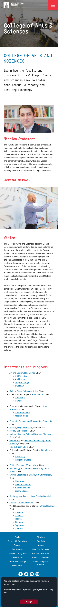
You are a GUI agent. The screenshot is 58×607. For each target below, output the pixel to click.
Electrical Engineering (34, 440)
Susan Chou (22, 447)
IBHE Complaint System (40, 563)
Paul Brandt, (37, 394)
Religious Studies (23, 460)
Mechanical (14, 440)
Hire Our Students (40, 549)
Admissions (17, 549)
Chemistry (20, 397)
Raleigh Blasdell (43, 496)
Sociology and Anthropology (22, 496)
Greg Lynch (46, 450)
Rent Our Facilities (40, 553)
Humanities (20, 481)
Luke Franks (23, 431)
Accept (29, 602)
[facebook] (20, 574)
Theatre (12, 502)
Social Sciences (22, 487)
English (12, 427)
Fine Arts (41, 541)
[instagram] (37, 574)
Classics (19, 515)
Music (12, 447)
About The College (17, 561)
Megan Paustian (24, 427)
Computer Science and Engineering (25, 421)
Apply (17, 537)
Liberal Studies (22, 491)
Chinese (19, 512)
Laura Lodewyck (25, 502)
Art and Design (16, 373)
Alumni (41, 545)
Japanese (19, 525)
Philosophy (20, 456)
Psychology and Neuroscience (23, 468)
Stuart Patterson (43, 475)
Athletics (41, 537)
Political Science (16, 465)
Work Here (17, 565)
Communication (22, 412)
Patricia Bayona (46, 506)
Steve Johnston (24, 391)
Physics (19, 401)
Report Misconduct (40, 557)
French (18, 519)
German (19, 522)
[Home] (14, 5)
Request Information (17, 541)
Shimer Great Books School (22, 475)
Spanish (19, 528)
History (12, 431)
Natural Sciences (23, 484)
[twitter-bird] (26, 574)
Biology (12, 391)
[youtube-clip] (32, 574)
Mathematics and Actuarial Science (25, 434)
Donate (17, 545)
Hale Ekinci (29, 373)
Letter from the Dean (16, 181)
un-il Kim (48, 421)
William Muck (32, 465)
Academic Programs (17, 553)
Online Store (17, 557)
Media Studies (21, 416)
